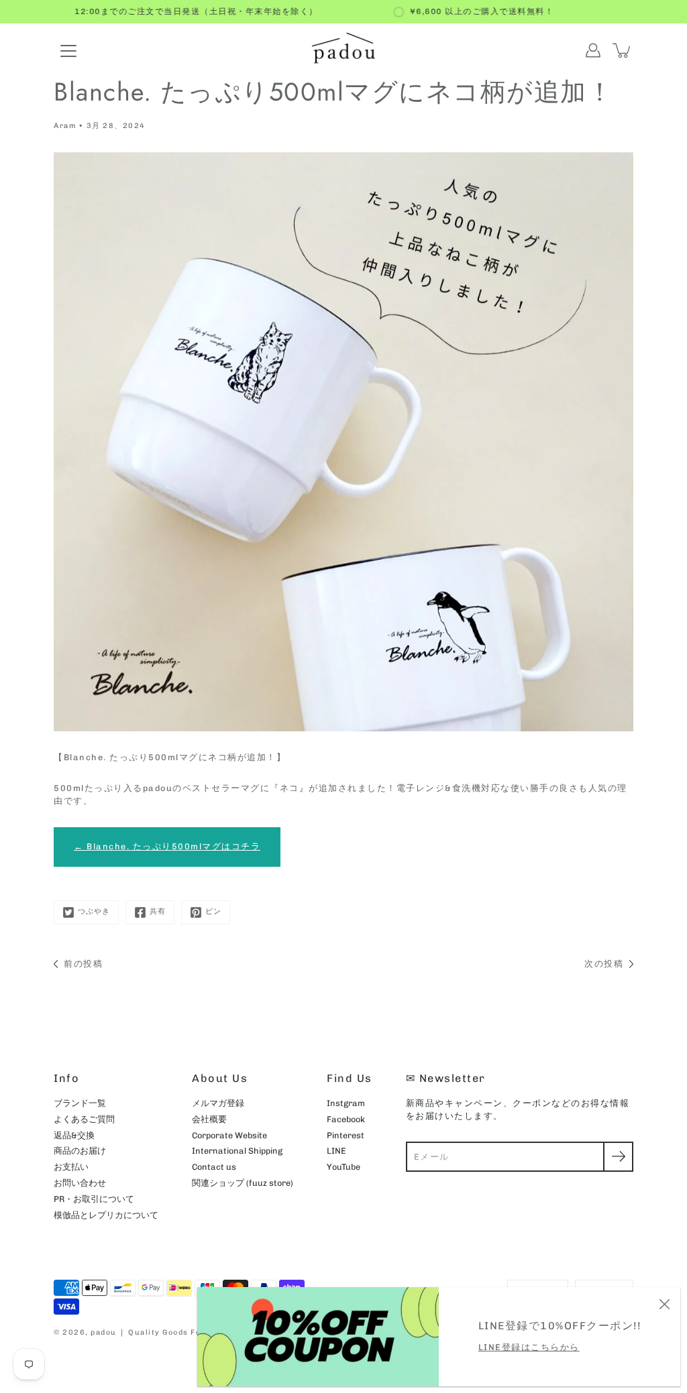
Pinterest (345, 1135)
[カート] (622, 50)
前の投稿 (83, 964)
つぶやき (94, 911)
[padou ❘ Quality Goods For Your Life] (343, 50)
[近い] (664, 1303)
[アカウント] (593, 50)
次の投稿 (603, 964)
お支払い (71, 1167)
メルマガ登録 (218, 1103)
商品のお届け (80, 1151)
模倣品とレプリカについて (106, 1215)
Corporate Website (229, 1135)
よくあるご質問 (84, 1119)
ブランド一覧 (80, 1103)
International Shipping (237, 1151)
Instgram (346, 1103)
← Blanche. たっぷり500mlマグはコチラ (167, 846)
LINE (336, 1151)
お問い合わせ (80, 1183)
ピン (213, 911)
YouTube (343, 1167)
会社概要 (209, 1119)
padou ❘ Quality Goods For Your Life (169, 1332)
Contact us (214, 1167)
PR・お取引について (94, 1199)
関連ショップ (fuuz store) (242, 1183)
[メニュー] (68, 51)
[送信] (618, 1157)
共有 (158, 911)
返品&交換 (74, 1135)
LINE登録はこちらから (529, 1347)
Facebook (346, 1119)
